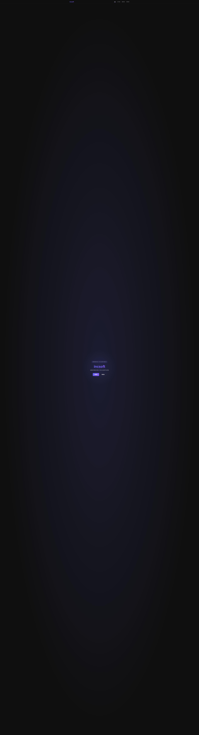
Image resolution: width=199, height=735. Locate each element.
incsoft (72, 2)
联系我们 (127, 1)
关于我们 (118, 1)
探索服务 (95, 374)
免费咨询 (103, 374)
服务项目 (123, 1)
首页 (115, 1)
